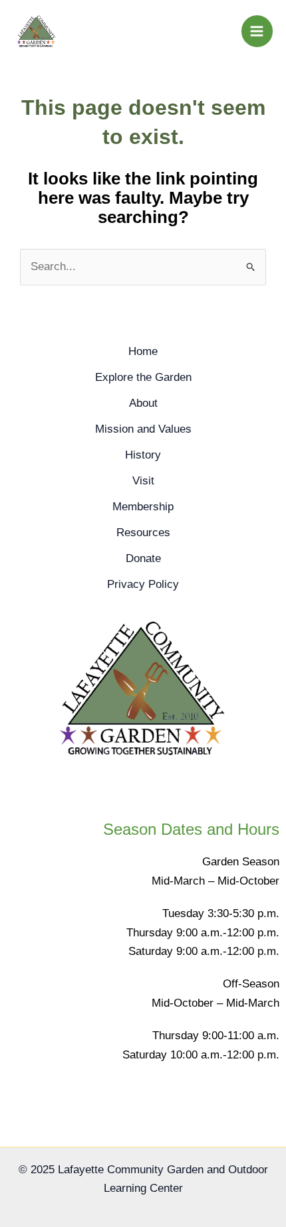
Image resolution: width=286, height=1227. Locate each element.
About (143, 403)
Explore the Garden (143, 377)
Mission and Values (143, 429)
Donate (143, 558)
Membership (143, 506)
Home (143, 351)
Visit (143, 480)
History (143, 455)
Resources (143, 532)
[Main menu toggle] (257, 31)
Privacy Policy (143, 584)
